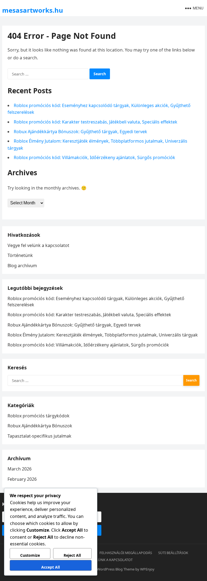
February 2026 (22, 479)
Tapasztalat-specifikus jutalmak (39, 436)
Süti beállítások (173, 552)
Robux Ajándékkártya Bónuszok (40, 426)
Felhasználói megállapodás (125, 552)
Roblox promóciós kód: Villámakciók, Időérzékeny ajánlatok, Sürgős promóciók (94, 157)
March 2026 (20, 469)
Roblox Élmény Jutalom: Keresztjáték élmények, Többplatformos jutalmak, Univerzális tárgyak (103, 335)
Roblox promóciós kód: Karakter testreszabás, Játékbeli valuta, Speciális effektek (95, 122)
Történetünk (20, 255)
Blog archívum (22, 266)
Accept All (50, 567)
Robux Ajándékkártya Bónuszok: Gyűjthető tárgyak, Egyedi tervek (80, 132)
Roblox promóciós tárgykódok (39, 416)
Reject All (72, 555)
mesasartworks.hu (32, 10)
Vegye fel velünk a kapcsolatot (38, 245)
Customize (30, 555)
